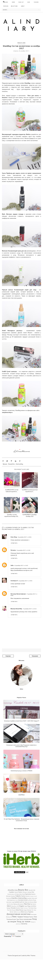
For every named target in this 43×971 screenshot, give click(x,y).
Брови (26, 912)
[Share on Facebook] (3, 461)
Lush (20, 902)
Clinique (24, 892)
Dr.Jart (23, 894)
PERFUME (5, 6)
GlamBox (14, 898)
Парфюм (20, 917)
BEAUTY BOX (14, 6)
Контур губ (9, 917)
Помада (26, 917)
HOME (13, 2)
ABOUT (22, 6)
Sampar (9, 908)
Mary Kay (27, 904)
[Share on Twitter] (7, 461)
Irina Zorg (14, 537)
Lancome (8, 902)
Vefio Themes (31, 955)
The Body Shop (32, 908)
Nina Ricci (14, 906)
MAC (23, 902)
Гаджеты (30, 912)
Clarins (20, 892)
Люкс (14, 916)
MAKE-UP (21, 2)
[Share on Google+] (20, 461)
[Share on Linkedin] (15, 461)
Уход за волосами (25, 919)
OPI (18, 906)
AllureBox (11, 890)
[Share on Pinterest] (11, 461)
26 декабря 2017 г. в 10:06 (24, 537)
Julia (12, 565)
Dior (33, 892)
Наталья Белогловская (18, 594)
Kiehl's (16, 900)
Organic (21, 906)
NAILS (9, 906)
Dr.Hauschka (18, 894)
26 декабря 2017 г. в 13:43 (23, 550)
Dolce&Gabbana (11, 894)
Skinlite (18, 908)
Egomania (28, 894)
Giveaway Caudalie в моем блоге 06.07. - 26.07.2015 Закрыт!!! (21, 721)
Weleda (29, 910)
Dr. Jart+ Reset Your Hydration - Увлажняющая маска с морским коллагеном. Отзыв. (21, 819)
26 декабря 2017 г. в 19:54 (25, 580)
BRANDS (6, 2)
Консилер (33, 914)
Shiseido (13, 908)
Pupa (29, 906)
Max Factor (33, 904)
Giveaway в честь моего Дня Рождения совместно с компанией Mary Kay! (21, 745)
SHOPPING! (21, 795)
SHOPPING (33, 906)
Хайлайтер (24, 924)
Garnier (28, 896)
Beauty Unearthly (16, 609)
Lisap (13, 902)
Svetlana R (14, 581)
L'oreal (26, 900)
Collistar (29, 892)
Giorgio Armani (33, 896)
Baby (16, 890)
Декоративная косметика (18, 914)
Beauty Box (21, 42)
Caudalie (11, 892)
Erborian (8, 896)
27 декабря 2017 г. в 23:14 (29, 608)
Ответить (14, 543)
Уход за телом (23, 921)
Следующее (8, 656)
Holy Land (34, 898)
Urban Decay (19, 910)
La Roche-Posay (32, 900)
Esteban (13, 896)
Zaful (15, 912)
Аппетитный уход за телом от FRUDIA (21, 771)
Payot (25, 906)
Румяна (31, 917)
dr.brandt (19, 912)
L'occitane (21, 900)
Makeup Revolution (18, 904)
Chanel (16, 892)
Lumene (17, 902)
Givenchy (8, 898)
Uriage (25, 910)
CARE (28, 2)
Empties (33, 894)
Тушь (17, 919)
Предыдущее (35, 656)
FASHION (36, 2)
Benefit (31, 890)
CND (34, 890)
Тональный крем (11, 919)
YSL (32, 910)
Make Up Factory (29, 902)
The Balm (26, 908)
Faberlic (18, 896)
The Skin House (11, 910)
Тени (35, 917)
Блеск (22, 912)
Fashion (23, 896)
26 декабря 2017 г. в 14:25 (21, 565)
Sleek (21, 908)
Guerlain (29, 898)
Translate (18, 936)
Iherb (8, 900)
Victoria (13, 550)
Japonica (12, 900)
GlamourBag (19, 464)
